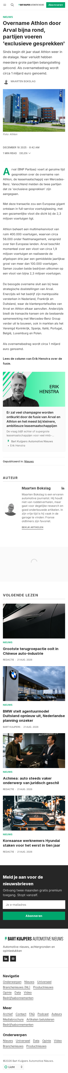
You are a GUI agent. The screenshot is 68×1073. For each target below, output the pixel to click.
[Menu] (5, 5)
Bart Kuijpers (11, 727)
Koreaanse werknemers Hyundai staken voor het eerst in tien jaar (31, 843)
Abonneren (55, 4)
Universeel (23, 1040)
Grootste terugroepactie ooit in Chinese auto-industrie (30, 651)
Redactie (8, 659)
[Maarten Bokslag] (6, 81)
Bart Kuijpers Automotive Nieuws (33, 1060)
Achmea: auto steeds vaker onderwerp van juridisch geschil (31, 780)
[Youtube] (13, 959)
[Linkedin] (6, 959)
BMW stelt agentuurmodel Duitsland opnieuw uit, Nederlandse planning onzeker (34, 716)
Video (58, 1040)
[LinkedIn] (63, 488)
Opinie (46, 1040)
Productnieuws (36, 1046)
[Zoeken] (12, 5)
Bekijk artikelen (32, 527)
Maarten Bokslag (23, 81)
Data (36, 1040)
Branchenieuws (13, 1046)
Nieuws (8, 17)
